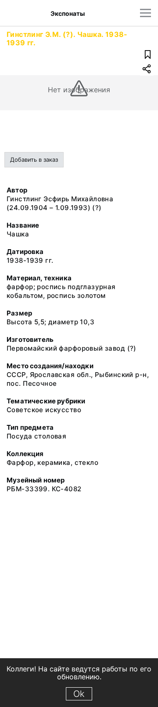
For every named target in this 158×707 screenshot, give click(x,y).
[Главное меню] (145, 13)
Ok (79, 694)
